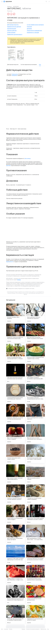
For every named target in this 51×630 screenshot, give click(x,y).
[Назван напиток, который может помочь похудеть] (15, 514)
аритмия (8, 165)
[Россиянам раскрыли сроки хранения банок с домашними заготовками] (35, 574)
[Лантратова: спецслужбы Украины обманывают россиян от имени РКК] (35, 514)
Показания (29, 26)
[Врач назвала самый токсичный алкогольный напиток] (15, 473)
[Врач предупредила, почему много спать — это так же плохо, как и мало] (35, 534)
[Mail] (4, 1)
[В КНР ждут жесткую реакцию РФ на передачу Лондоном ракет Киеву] (15, 614)
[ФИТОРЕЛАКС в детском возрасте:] (14, 14)
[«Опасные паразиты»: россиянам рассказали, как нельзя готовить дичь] (35, 554)
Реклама (10, 629)
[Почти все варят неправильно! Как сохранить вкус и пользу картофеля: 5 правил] (35, 353)
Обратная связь (43, 629)
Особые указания (11, 32)
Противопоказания (11, 28)
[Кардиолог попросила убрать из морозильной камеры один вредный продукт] (15, 333)
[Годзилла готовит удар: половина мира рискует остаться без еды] (15, 554)
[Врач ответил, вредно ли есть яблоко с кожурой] (15, 433)
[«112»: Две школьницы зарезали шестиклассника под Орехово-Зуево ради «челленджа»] (15, 373)
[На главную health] (8, 1)
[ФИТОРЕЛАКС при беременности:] (8, 14)
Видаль (19, 279)
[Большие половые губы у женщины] (15, 313)
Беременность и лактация (33, 32)
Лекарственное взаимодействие (34, 30)
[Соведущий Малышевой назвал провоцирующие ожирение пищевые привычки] (15, 393)
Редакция (23, 629)
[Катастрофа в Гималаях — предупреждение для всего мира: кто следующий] (35, 393)
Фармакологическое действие (14, 26)
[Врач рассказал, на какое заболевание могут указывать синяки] (35, 433)
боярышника (15, 74)
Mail (2, 629)
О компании (6, 629)
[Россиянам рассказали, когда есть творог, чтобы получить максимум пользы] (35, 453)
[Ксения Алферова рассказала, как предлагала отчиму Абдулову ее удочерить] (15, 594)
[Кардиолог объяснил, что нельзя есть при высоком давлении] (15, 413)
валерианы (14, 75)
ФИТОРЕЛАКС (16, 6)
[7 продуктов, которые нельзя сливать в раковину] (35, 493)
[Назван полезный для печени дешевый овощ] (35, 594)
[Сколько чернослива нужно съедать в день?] (15, 453)
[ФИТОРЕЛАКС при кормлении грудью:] (11, 14)
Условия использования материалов (32, 629)
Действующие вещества (12, 24)
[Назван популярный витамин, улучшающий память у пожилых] (15, 353)
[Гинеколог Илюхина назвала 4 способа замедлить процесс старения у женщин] (15, 493)
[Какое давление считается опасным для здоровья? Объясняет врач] (35, 313)
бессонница (27, 158)
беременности (9, 261)
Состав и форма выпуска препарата (35, 24)
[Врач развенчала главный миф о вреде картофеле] (15, 534)
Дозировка (29, 28)
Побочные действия (12, 30)
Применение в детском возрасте (14, 34)
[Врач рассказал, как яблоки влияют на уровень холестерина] (35, 333)
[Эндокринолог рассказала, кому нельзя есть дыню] (35, 614)
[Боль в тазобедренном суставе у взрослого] (35, 413)
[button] (11, 55)
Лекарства (9, 6)
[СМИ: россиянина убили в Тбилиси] (35, 473)
